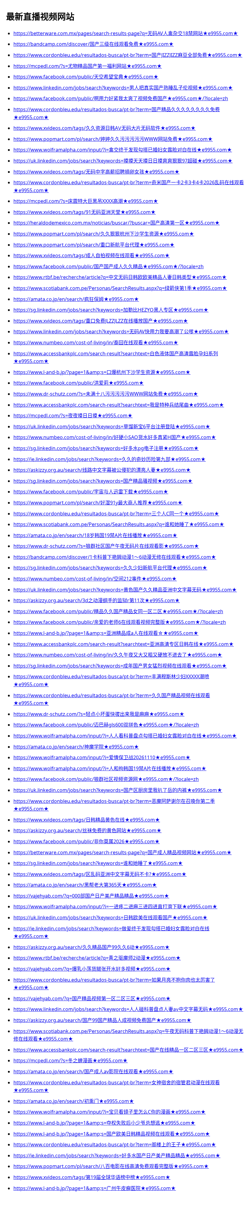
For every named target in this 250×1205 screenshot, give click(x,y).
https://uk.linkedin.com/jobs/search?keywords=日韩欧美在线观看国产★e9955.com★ (110, 917)
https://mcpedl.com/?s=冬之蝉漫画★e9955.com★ (70, 1060)
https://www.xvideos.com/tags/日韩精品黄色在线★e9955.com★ (86, 819)
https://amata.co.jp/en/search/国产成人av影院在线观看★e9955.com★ (93, 1071)
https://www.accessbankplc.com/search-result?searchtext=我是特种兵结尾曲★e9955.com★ (118, 404)
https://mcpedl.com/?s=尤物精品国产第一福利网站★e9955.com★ (87, 66)
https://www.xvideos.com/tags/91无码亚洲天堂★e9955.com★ (84, 212)
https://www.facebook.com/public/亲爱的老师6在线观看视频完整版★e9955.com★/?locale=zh (119, 622)
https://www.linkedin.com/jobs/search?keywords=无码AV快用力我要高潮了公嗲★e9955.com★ (121, 331)
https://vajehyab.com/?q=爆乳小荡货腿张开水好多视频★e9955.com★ (92, 968)
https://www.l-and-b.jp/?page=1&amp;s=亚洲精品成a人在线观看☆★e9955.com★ (105, 633)
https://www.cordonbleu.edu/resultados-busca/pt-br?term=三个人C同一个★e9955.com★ (116, 513)
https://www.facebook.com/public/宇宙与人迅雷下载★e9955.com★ (90, 491)
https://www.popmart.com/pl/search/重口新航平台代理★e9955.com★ (94, 244)
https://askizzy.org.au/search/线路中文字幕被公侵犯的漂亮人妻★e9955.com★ (102, 470)
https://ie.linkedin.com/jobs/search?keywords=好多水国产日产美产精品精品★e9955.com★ (116, 1155)
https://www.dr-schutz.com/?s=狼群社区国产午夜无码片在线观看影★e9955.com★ (106, 546)
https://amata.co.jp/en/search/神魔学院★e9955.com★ (76, 746)
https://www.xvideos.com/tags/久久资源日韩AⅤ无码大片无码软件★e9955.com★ (104, 128)
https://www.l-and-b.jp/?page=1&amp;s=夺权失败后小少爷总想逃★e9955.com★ (104, 1122)
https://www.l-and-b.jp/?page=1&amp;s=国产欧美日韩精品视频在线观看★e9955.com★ (111, 1133)
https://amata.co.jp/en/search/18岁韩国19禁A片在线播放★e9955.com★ (95, 535)
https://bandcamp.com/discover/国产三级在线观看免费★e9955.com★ (93, 44)
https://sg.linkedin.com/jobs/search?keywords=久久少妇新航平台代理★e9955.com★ (110, 567)
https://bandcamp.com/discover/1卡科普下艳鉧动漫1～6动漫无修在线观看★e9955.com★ (114, 557)
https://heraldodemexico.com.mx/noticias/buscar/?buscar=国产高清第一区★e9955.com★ (116, 222)
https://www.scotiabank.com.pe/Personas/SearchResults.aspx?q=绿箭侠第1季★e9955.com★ (120, 288)
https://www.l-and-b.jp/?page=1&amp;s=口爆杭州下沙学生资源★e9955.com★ (102, 372)
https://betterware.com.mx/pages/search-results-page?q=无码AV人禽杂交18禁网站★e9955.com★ (125, 33)
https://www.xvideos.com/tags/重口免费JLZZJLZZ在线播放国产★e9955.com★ (100, 320)
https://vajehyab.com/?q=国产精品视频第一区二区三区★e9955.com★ (92, 998)
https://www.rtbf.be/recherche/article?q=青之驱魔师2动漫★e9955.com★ (97, 957)
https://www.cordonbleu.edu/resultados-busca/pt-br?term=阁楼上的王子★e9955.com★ (114, 1144)
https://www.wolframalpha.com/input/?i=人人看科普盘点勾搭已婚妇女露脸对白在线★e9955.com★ (125, 735)
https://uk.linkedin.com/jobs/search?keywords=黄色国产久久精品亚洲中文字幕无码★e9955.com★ (125, 589)
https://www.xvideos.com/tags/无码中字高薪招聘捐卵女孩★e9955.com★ (96, 171)
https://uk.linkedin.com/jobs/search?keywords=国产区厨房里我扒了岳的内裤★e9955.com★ (117, 790)
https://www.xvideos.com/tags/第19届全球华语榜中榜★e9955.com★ (91, 1177)
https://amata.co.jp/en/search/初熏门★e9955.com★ (73, 1101)
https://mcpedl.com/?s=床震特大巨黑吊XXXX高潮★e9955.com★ (85, 201)
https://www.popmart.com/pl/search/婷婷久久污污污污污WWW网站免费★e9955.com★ (113, 139)
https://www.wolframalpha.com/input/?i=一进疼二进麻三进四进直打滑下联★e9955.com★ (115, 906)
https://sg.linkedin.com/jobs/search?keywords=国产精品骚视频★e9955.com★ (103, 481)
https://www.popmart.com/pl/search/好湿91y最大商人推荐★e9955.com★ (98, 502)
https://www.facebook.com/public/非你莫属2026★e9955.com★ (86, 841)
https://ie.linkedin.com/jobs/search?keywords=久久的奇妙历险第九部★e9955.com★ (109, 459)
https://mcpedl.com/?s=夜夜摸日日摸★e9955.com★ (73, 415)
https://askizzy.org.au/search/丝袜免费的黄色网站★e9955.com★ (87, 830)
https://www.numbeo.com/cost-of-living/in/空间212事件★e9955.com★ (95, 578)
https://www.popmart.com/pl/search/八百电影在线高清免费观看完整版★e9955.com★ (111, 1166)
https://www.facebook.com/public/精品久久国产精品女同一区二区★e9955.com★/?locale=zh (118, 611)
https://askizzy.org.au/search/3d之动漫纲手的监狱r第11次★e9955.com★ (96, 600)
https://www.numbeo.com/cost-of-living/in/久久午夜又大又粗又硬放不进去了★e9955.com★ (117, 654)
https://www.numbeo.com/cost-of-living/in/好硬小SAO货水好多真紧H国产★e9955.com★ (114, 437)
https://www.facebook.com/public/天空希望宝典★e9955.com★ (86, 76)
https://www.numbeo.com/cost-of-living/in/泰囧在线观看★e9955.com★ (95, 342)
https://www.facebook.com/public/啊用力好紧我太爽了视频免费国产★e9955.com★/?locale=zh (120, 98)
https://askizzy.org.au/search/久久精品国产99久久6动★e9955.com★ (91, 947)
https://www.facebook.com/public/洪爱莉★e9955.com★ (78, 382)
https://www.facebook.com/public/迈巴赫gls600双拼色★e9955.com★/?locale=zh (106, 724)
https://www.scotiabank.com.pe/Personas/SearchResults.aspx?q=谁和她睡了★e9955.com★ (118, 524)
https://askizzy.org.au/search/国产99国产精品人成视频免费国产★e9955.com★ (102, 1020)
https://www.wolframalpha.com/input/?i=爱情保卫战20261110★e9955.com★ (102, 757)
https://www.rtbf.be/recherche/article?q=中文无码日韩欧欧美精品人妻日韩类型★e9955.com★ (120, 277)
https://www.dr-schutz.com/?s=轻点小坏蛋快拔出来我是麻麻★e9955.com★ (98, 714)
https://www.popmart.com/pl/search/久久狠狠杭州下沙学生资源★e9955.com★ (103, 233)
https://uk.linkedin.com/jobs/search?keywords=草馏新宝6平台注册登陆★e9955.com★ (111, 426)
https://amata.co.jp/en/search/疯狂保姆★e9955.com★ (76, 299)
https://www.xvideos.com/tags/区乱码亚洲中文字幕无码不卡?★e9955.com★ (100, 874)
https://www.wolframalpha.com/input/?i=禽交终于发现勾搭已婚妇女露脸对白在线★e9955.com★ (122, 149)
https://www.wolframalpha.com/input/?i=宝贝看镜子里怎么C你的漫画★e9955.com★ (109, 1111)
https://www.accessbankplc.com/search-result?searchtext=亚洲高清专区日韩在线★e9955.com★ (123, 644)
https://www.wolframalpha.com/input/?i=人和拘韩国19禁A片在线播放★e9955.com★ (109, 768)
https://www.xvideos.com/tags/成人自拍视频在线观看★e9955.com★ (91, 255)
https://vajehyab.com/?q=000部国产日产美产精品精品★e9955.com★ (91, 895)
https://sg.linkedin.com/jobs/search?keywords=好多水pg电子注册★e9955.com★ (106, 448)
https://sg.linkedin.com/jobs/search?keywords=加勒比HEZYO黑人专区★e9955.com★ (111, 309)
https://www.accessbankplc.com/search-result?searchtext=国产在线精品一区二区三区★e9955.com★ (128, 1049)
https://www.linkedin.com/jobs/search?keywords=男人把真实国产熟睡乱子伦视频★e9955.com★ (123, 87)
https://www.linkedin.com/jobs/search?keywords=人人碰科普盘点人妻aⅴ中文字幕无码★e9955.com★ (128, 1009)
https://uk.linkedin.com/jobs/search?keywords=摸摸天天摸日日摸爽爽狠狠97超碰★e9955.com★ (123, 160)
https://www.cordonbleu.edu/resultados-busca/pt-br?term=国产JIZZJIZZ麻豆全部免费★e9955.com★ (127, 55)
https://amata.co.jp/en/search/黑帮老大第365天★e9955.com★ (85, 884)
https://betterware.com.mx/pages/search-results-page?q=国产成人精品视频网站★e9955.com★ (122, 852)
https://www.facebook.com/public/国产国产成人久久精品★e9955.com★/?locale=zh (108, 266)
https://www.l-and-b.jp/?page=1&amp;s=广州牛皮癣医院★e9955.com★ (94, 1188)
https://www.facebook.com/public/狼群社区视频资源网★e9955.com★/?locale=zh (106, 779)
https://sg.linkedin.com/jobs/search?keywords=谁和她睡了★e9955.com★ (98, 863)
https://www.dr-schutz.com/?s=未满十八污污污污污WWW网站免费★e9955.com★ (105, 393)
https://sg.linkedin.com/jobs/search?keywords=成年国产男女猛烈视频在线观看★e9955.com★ (120, 665)
